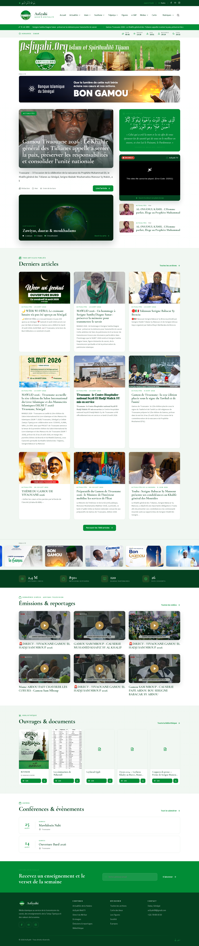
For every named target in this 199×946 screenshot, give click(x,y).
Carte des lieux (116, 910)
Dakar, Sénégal (154, 906)
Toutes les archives (168, 265)
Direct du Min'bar (80, 914)
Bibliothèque (78, 928)
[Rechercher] (178, 15)
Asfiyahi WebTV (79, 910)
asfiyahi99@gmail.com (157, 910)
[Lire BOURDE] (34, 749)
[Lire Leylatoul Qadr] (99, 749)
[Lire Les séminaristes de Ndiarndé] (66, 749)
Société (113, 919)
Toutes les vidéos (169, 605)
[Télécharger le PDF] (44, 781)
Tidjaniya (112, 15)
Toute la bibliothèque (167, 723)
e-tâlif (133, 15)
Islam (86, 15)
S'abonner (168, 876)
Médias (143, 15)
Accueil (63, 15)
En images (77, 919)
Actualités (73, 15)
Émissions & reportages (82, 923)
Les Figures (115, 914)
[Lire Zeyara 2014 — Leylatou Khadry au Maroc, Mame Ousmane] (132, 749)
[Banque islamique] (99, 89)
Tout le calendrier (169, 810)
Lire (27, 781)
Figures (125, 15)
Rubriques (167, 15)
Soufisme (98, 15)
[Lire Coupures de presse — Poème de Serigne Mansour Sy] (165, 749)
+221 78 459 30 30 (155, 914)
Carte (154, 15)
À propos (114, 923)
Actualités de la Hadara (82, 906)
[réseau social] (171, 3)
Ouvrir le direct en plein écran (151, 198)
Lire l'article (101, 188)
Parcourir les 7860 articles (98, 527)
